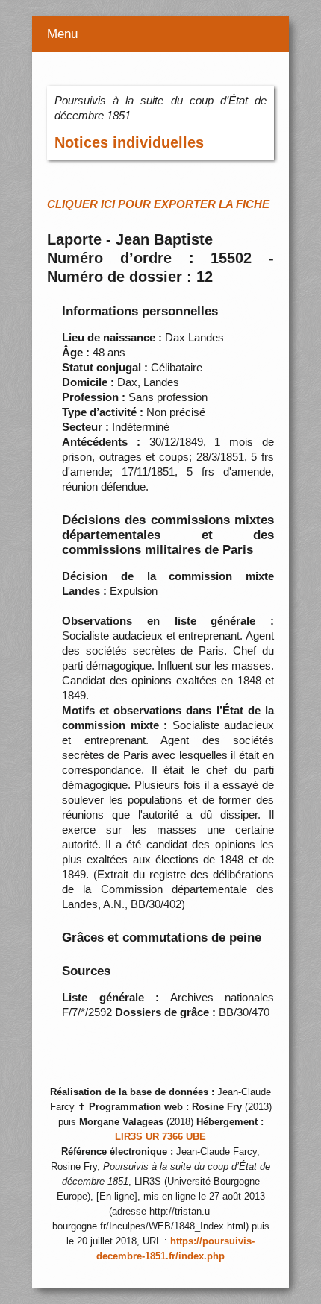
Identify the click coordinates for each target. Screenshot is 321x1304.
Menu (62, 34)
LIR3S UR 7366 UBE (160, 1137)
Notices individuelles (129, 142)
